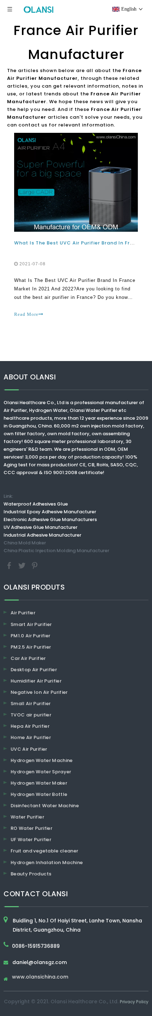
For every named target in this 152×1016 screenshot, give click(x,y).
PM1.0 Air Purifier (30, 635)
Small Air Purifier (31, 703)
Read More (26, 314)
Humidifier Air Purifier (36, 681)
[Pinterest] (34, 565)
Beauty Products (31, 873)
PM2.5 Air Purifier (31, 647)
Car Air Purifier (28, 658)
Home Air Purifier (31, 737)
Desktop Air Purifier (34, 669)
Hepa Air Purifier (30, 726)
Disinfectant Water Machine (45, 805)
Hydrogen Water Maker (39, 783)
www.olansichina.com (40, 977)
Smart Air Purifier (31, 624)
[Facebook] (10, 565)
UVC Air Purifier (29, 749)
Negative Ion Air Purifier (39, 692)
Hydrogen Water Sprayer (41, 771)
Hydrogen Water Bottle (39, 794)
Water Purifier (27, 817)
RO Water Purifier (31, 828)
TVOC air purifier (31, 714)
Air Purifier (23, 612)
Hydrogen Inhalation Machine (47, 862)
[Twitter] (22, 565)
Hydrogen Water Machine (42, 760)
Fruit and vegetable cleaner (44, 850)
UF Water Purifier (31, 839)
